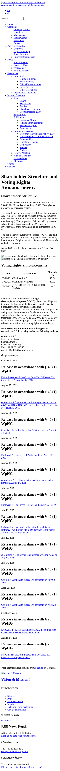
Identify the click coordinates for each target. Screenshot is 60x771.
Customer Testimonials (25, 92)
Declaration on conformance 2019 (36, 136)
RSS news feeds (21, 70)
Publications (19, 117)
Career (10, 164)
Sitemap (11, 696)
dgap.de (39, 667)
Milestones (19, 40)
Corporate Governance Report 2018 (37, 133)
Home (10, 24)
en (8, 10)
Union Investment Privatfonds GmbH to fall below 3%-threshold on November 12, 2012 (28, 378)
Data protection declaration (20, 707)
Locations (18, 32)
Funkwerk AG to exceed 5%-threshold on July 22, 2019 (28, 505)
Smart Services (27, 87)
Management (20, 35)
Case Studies (20, 76)
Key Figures (20, 114)
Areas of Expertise (16, 46)
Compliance (25, 144)
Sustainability (26, 139)
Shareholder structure (30, 109)
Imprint (10, 704)
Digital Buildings (22, 51)
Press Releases (21, 62)
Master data (25, 103)
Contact (17, 43)
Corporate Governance (25, 131)
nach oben (6, 720)
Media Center (20, 37)
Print (9, 698)
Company (12, 26)
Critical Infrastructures (24, 57)
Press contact (20, 68)
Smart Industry (21, 54)
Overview (18, 48)
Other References (28, 90)
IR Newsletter (20, 158)
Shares (17, 98)
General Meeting (22, 153)
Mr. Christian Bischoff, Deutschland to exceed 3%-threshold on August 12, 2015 (26, 656)
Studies (23, 106)
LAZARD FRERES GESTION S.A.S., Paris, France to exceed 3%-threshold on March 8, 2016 (28, 631)
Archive (24, 150)
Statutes (23, 147)
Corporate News (28, 120)
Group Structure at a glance (14, 751)
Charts (23, 100)
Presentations (26, 128)
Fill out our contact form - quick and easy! (21, 767)
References (12, 73)
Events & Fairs (21, 65)
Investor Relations (16, 95)
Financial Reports (28, 125)
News (10, 59)
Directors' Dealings (29, 142)
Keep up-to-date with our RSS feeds (18, 735)
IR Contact (19, 161)
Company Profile (22, 29)
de (8, 13)
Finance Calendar (22, 155)
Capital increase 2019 (30, 111)
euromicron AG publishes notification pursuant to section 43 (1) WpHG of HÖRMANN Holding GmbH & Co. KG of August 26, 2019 (29, 405)
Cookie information (16, 709)
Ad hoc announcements (31, 122)
